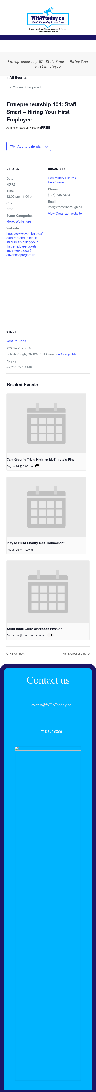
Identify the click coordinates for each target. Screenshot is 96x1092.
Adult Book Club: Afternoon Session (35, 628)
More (10, 221)
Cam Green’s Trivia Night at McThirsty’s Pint (40, 459)
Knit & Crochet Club (75, 653)
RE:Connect (16, 653)
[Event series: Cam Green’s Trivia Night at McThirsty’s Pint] (37, 465)
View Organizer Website (65, 213)
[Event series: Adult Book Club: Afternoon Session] (50, 635)
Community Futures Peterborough (62, 180)
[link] (48, 913)
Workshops (23, 221)
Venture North (16, 341)
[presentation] (46, 423)
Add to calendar (29, 146)
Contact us (48, 680)
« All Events (16, 77)
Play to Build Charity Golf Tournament (36, 543)
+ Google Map (68, 354)
